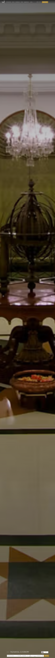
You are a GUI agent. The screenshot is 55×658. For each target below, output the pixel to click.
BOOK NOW (46, 655)
